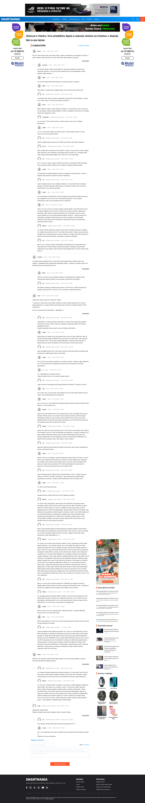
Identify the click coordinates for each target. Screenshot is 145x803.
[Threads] (39, 788)
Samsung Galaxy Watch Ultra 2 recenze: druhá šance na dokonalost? (111, 639)
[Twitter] (34, 788)
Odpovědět (85, 61)
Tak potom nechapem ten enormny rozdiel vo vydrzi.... (107, 601)
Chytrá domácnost (74, 19)
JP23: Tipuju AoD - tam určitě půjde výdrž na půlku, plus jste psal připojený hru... (107, 593)
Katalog (96, 19)
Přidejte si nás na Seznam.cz (103, 789)
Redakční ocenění (100, 782)
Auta (83, 19)
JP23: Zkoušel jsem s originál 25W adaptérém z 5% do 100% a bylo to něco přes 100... (107, 608)
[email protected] (50, 798)
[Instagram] (30, 788)
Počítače (64, 19)
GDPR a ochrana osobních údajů (104, 784)
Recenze (89, 19)
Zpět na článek (84, 45)
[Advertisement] (107, 745)
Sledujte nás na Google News (103, 787)
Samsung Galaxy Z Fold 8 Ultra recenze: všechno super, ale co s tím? (111, 658)
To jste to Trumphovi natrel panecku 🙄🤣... (107, 621)
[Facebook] (26, 788)
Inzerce (78, 784)
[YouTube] (43, 788)
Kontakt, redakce (80, 782)
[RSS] (47, 788)
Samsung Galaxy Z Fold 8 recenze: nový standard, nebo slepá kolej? (111, 667)
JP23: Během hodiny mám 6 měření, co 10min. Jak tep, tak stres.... (107, 615)
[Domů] (11, 19)
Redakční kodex (80, 787)
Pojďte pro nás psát (81, 789)
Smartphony (56, 19)
